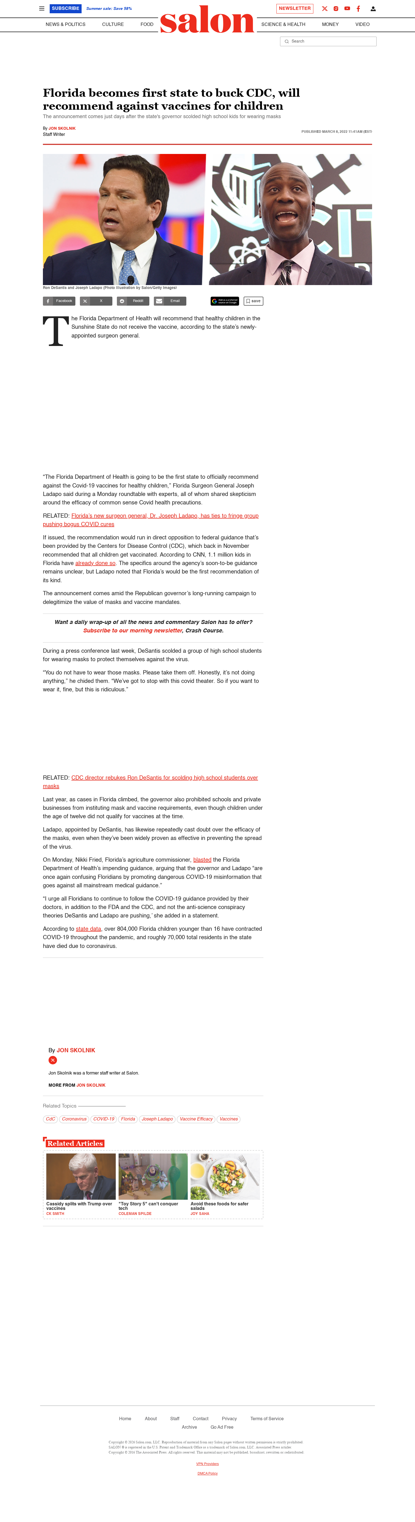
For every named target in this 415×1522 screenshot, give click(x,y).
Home (125, 1419)
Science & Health (283, 25)
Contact (200, 1419)
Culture (113, 25)
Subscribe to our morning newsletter (132, 631)
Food (147, 25)
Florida (128, 1119)
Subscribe (65, 8)
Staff (174, 1419)
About (151, 1419)
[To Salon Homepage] (207, 19)
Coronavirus (74, 1119)
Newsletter (295, 8)
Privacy (229, 1419)
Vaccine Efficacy (196, 1119)
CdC (50, 1119)
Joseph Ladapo (157, 1119)
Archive (189, 1427)
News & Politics (66, 25)
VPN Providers (207, 1464)
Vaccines (228, 1119)
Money (330, 25)
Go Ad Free (222, 1427)
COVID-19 (103, 1119)
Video (362, 25)
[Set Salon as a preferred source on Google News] (225, 301)
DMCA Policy (208, 1473)
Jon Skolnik (62, 129)
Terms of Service (267, 1419)
